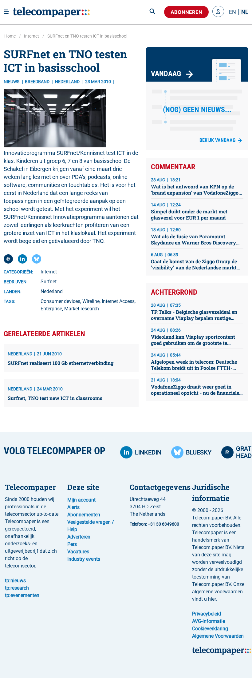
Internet (31, 36)
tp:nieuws (15, 580)
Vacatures (78, 552)
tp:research (17, 588)
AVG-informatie (208, 621)
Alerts (73, 507)
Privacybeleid (206, 614)
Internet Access (118, 301)
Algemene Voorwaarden (218, 636)
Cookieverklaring (210, 629)
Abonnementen (83, 515)
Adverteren (78, 537)
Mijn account (81, 500)
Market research (81, 309)
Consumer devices (60, 301)
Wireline (91, 301)
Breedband (37, 81)
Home (10, 36)
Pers (72, 544)
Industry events (83, 559)
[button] (218, 12)
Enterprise (51, 309)
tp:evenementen (22, 595)
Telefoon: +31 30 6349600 (154, 524)
